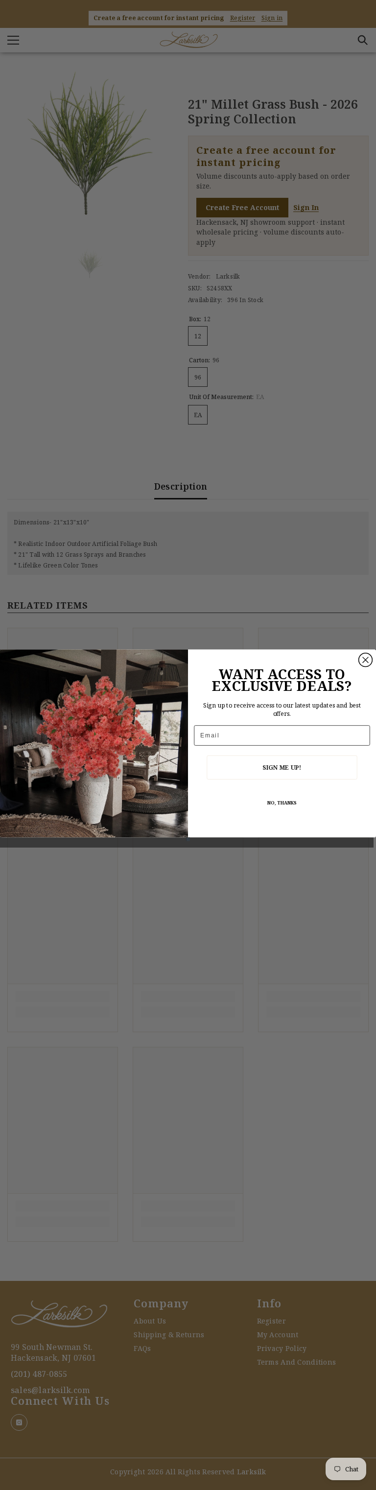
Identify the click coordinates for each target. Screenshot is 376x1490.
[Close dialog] (366, 659)
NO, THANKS (282, 803)
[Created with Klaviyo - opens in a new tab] (188, 839)
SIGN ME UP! (282, 767)
